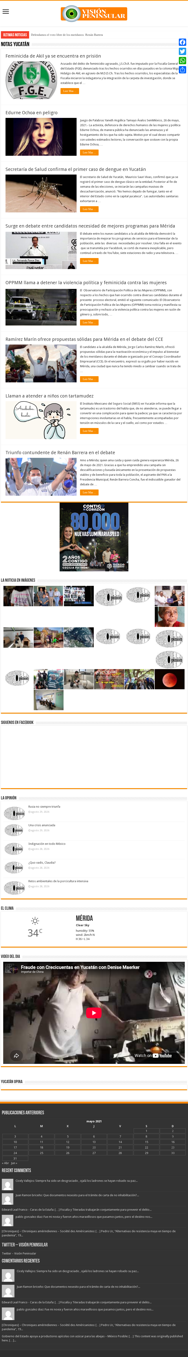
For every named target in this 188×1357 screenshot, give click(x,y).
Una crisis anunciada (41, 825)
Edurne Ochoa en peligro (32, 112)
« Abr (5, 1163)
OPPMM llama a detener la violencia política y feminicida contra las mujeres (86, 282)
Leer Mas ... (69, 91)
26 (67, 1153)
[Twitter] (182, 51)
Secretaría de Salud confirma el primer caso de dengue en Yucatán (76, 169)
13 (94, 1142)
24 (15, 1153)
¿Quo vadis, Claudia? (42, 862)
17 (15, 1147)
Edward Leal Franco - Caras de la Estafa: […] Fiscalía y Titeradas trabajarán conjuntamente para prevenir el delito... (77, 1209)
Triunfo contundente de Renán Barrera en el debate (60, 452)
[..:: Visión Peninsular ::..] (94, 12)
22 (146, 1147)
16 (172, 1142)
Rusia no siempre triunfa (44, 806)
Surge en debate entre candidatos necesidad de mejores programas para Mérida (90, 226)
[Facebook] (182, 42)
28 (120, 1153)
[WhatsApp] (182, 60)
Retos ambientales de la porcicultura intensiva (58, 881)
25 (41, 1153)
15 (146, 1142)
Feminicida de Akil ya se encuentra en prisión (53, 56)
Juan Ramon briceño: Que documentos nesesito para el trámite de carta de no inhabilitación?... (77, 1195)
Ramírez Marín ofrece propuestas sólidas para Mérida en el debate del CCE (84, 339)
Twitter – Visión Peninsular (25, 1245)
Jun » (14, 1163)
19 (67, 1147)
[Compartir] (182, 69)
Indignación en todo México (47, 843)
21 (120, 1147)
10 (15, 1142)
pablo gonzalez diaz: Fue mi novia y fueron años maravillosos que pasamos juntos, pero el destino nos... (84, 1216)
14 (120, 1142)
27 (94, 1153)
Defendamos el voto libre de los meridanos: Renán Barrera (67, 34)
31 (15, 1158)
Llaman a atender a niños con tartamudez (50, 396)
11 (41, 1142)
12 (67, 1142)
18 (41, 1147)
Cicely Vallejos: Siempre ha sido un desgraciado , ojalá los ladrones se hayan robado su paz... (77, 1180)
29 (146, 1153)
